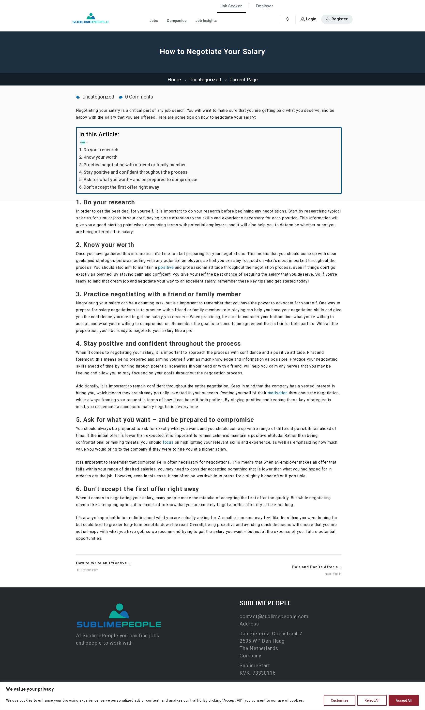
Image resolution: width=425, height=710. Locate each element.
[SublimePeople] (90, 18)
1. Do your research (98, 149)
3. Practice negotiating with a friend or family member (132, 164)
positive (166, 267)
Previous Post (88, 570)
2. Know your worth (98, 157)
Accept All (404, 700)
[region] (212, 696)
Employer (264, 6)
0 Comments (139, 97)
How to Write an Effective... (103, 563)
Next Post (332, 574)
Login (311, 19)
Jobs (153, 20)
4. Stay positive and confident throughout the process (133, 172)
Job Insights (206, 20)
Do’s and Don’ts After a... (317, 567)
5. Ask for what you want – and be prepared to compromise (138, 179)
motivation (278, 393)
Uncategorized (205, 80)
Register (340, 19)
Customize (339, 700)
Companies (176, 20)
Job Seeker (231, 6)
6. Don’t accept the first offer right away (119, 187)
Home (174, 80)
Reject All (371, 700)
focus (168, 442)
